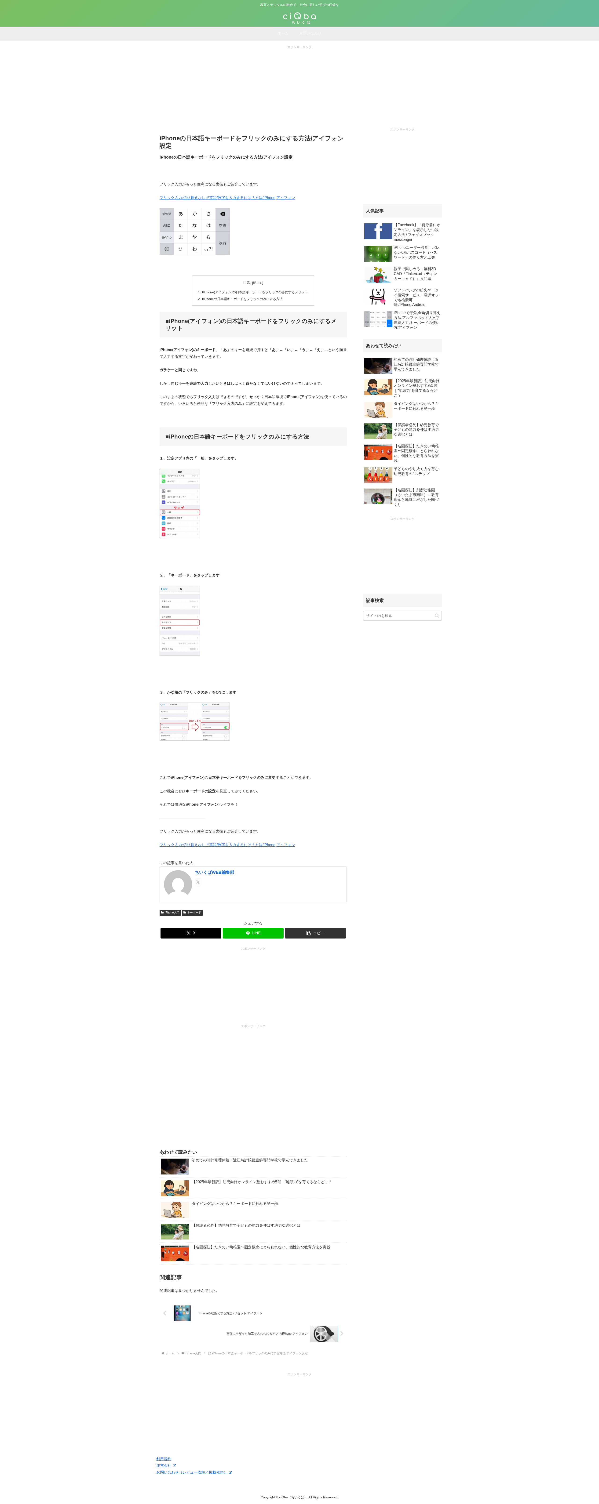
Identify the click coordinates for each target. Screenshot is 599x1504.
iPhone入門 (172, 912)
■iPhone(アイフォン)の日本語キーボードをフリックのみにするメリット (255, 292)
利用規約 (163, 1459)
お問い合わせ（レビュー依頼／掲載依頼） (192, 1472)
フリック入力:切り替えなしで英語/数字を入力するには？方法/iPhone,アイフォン (227, 198)
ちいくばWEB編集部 (214, 872)
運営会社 (164, 1466)
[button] (315, 933)
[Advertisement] (299, 82)
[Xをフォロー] (198, 882)
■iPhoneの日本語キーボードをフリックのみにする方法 (242, 299)
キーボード (194, 912)
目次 (247, 283)
